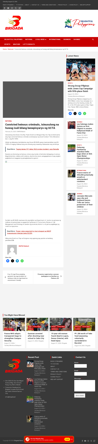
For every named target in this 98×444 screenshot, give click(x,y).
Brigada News (18, 440)
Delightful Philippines (13, 39)
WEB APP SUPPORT (85, 5)
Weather (16, 44)
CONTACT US (35, 5)
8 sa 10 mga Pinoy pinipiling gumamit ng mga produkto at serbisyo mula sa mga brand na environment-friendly (17, 277)
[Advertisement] (33, 68)
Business (67, 39)
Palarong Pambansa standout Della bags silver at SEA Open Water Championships (84, 152)
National (29, 39)
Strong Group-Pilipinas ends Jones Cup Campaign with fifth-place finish (80, 88)
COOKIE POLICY (73, 5)
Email (76, 370)
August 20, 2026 (80, 345)
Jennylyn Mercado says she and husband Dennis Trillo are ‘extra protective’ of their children (85, 201)
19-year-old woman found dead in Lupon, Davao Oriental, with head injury (60, 337)
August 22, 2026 (73, 94)
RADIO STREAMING (8, 5)
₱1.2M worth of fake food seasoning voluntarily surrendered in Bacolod (83, 338)
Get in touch (80, 395)
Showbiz (77, 39)
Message (78, 378)
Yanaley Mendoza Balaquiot (76, 96)
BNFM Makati (21, 131)
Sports (7, 44)
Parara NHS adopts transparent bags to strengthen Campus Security (12, 337)
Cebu (29, 326)
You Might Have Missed (14, 315)
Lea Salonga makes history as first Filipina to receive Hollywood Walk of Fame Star (85, 128)
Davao (54, 326)
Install (67, 439)
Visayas (30, 329)
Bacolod (78, 326)
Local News (40, 39)
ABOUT (27, 5)
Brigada (41, 341)
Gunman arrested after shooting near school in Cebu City (36, 335)
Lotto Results (29, 44)
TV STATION (19, 5)
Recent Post (33, 357)
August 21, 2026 (9, 343)
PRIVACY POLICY (62, 5)
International (55, 39)
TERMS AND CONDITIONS (48, 5)
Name (76, 363)
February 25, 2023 (10, 131)
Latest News (73, 56)
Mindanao (55, 329)
